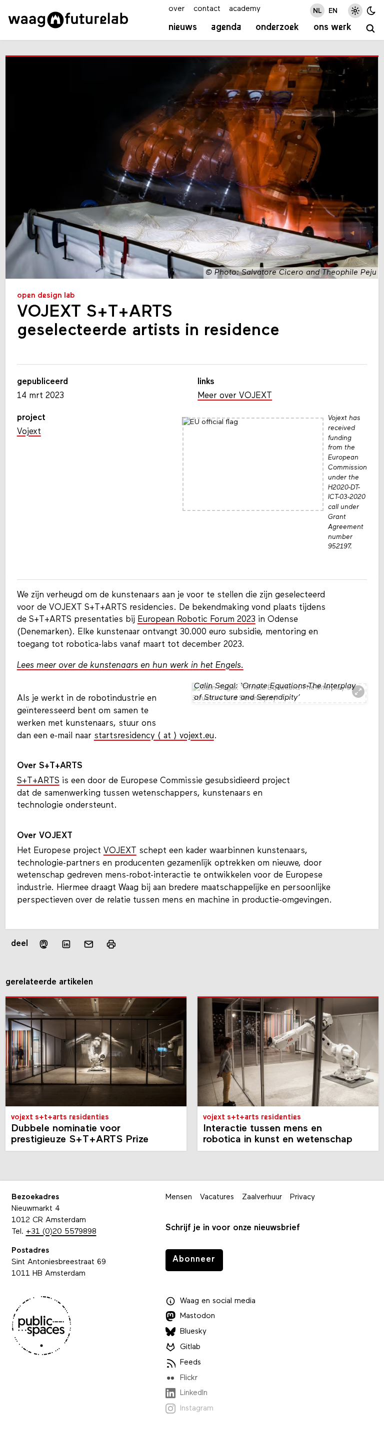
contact (207, 9)
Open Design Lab (46, 296)
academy (244, 9)
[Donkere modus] (371, 10)
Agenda (226, 27)
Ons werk (333, 27)
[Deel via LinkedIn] (66, 944)
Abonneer (194, 1259)
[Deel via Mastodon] (43, 944)
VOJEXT (120, 851)
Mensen (179, 1197)
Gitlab (190, 1347)
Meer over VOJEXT (235, 396)
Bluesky (193, 1332)
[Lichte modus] (355, 10)
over (176, 9)
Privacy (302, 1197)
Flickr (189, 1378)
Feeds (190, 1363)
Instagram (197, 1409)
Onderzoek (277, 27)
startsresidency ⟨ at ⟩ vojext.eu (154, 736)
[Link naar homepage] (68, 20)
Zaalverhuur (262, 1197)
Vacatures (217, 1197)
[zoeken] (371, 28)
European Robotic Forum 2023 (197, 619)
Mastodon (197, 1316)
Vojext (29, 432)
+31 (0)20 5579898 (61, 1232)
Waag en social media (218, 1301)
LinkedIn (194, 1393)
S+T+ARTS (38, 781)
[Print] (111, 944)
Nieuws (182, 27)
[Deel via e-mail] (89, 944)
